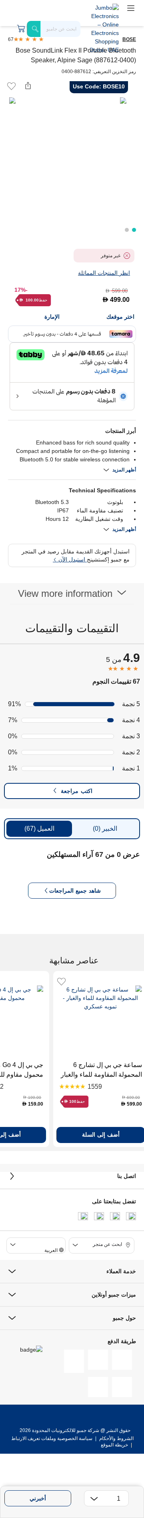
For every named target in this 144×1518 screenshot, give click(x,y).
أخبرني (38, 1498)
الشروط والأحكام (116, 1438)
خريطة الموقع (114, 1445)
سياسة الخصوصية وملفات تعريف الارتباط (51, 1438)
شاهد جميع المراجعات (75, 890)
